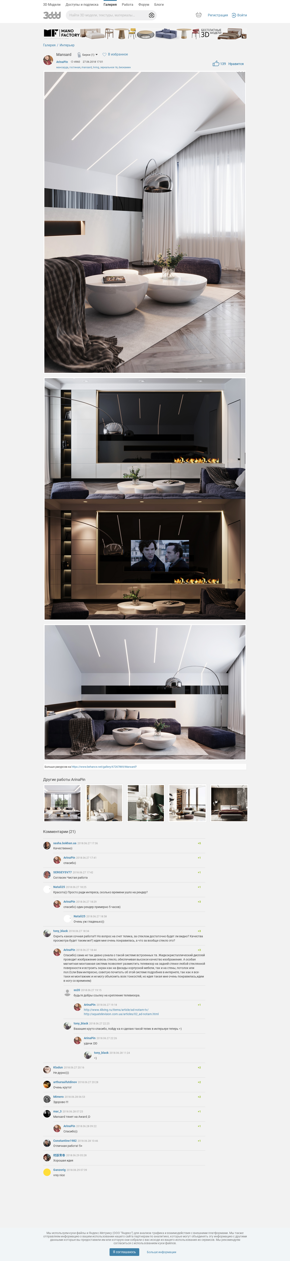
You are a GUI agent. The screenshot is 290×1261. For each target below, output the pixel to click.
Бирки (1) (88, 54)
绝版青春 (59, 1155)
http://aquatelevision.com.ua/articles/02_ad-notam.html (121, 1014)
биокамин (125, 67)
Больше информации (161, 1252)
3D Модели (52, 5)
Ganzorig (59, 1170)
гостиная (74, 67)
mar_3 (57, 1111)
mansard (87, 67)
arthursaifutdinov (65, 1082)
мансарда (62, 67)
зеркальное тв (109, 67)
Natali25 (59, 887)
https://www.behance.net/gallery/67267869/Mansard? (104, 766)
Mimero (58, 1096)
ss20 (77, 990)
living (96, 67)
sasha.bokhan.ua (65, 843)
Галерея (110, 5)
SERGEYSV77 (62, 872)
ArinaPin (62, 62)
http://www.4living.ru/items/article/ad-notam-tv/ (116, 1009)
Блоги (159, 5)
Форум (143, 5)
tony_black (60, 931)
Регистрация (218, 15)
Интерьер (67, 45)
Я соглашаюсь (124, 1252)
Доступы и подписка (82, 5)
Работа (127, 5)
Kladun (58, 1067)
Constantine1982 (65, 1140)
